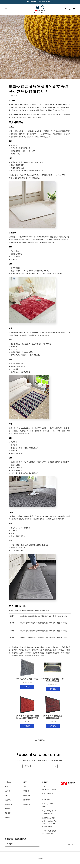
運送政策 (26, 791)
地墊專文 (8, 809)
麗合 (42, 858)
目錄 (6, 795)
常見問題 (8, 800)
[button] (6, 9)
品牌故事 (8, 813)
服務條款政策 (27, 804)
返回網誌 (41, 740)
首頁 (6, 787)
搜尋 (24, 787)
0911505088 (51, 794)
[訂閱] (55, 766)
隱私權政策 (27, 800)
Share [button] (13, 101)
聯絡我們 (8, 817)
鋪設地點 (8, 791)
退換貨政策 (27, 795)
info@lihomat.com (49, 789)
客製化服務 (8, 804)
